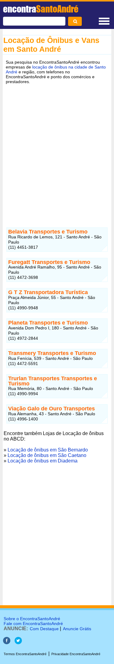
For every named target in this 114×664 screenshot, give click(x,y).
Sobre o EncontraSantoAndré (32, 618)
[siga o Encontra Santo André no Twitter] (18, 642)
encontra (40, 9)
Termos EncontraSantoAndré (25, 654)
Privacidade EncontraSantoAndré (75, 654)
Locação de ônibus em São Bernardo (48, 449)
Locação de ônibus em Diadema (43, 460)
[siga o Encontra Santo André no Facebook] (6, 642)
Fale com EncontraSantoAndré (33, 623)
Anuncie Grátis (77, 628)
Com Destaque (44, 628)
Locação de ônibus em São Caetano (47, 455)
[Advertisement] (57, 148)
